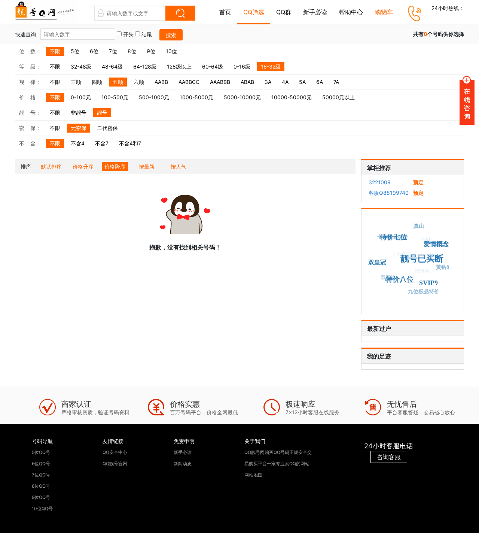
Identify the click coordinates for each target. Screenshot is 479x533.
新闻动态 (183, 463)
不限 (55, 51)
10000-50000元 (291, 97)
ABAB (247, 82)
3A (268, 82)
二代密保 (107, 128)
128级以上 (179, 66)
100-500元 (114, 97)
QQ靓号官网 (115, 463)
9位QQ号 (41, 497)
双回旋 (388, 277)
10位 (171, 51)
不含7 (102, 143)
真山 (419, 226)
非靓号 (78, 112)
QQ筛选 (253, 12)
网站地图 (253, 475)
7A (336, 82)
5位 (75, 51)
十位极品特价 (392, 237)
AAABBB (220, 82)
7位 (113, 51)
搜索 (171, 35)
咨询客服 (389, 457)
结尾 (146, 34)
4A (285, 82)
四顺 (97, 82)
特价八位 (399, 280)
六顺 (139, 82)
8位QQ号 (41, 486)
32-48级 (81, 66)
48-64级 (112, 66)
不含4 (78, 143)
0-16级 (242, 66)
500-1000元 (154, 97)
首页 (225, 12)
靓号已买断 (421, 258)
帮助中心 (351, 12)
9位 (151, 51)
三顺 (76, 82)
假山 (427, 240)
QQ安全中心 (115, 452)
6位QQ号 (41, 463)
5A (302, 82)
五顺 (118, 82)
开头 (128, 34)
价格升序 (83, 166)
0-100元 (81, 97)
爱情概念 (436, 244)
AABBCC (189, 82)
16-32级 (271, 66)
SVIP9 (428, 283)
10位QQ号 (42, 508)
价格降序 (114, 166)
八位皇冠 (401, 254)
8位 (132, 51)
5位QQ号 (41, 452)
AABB (161, 82)
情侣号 (422, 270)
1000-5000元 (196, 97)
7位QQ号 (41, 475)
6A (319, 82)
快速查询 (26, 34)
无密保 (78, 128)
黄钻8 (442, 267)
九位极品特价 (423, 291)
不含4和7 (130, 143)
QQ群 (283, 12)
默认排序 (51, 166)
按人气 (178, 166)
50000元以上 (338, 97)
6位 (94, 51)
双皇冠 (377, 262)
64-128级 (144, 66)
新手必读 (315, 12)
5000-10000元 (242, 97)
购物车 (384, 12)
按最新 (147, 166)
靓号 (102, 112)
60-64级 (212, 66)
